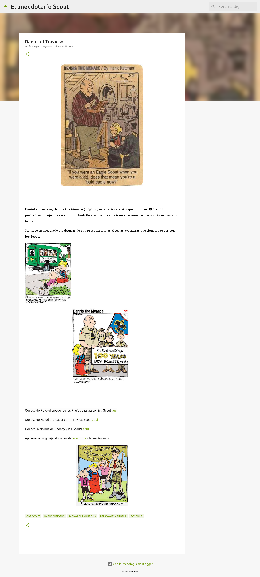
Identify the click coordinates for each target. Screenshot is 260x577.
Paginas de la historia (82, 516)
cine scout (33, 516)
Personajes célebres (113, 516)
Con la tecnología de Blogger (132, 564)
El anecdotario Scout (40, 6)
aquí (114, 410)
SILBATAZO (79, 438)
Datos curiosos (54, 516)
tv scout (136, 516)
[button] (27, 54)
